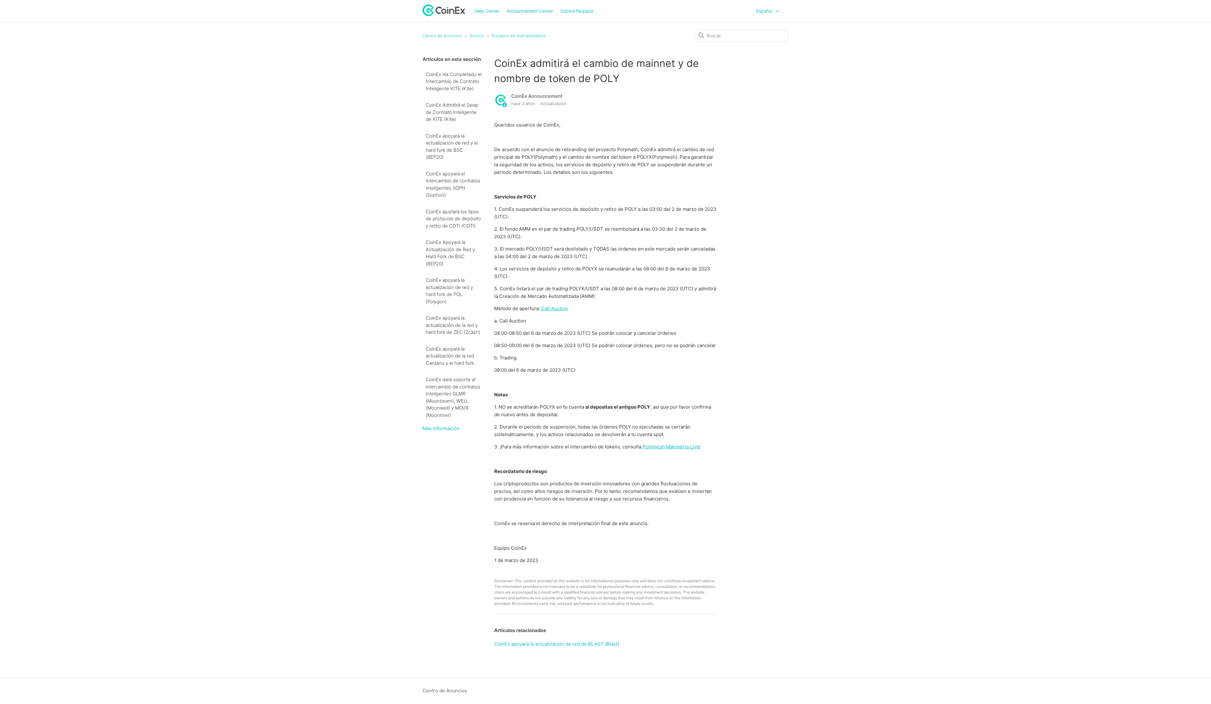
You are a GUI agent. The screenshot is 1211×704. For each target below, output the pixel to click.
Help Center (487, 11)
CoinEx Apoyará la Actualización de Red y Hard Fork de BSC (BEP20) (450, 253)
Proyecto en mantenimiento (519, 35)
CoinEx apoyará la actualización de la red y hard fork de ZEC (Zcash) (453, 325)
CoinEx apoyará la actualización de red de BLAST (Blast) (556, 644)
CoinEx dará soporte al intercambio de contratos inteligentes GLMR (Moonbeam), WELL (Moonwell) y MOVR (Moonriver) (453, 397)
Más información (441, 428)
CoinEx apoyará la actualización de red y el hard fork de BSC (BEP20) (452, 146)
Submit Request (576, 11)
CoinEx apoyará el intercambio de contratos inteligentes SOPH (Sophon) (453, 184)
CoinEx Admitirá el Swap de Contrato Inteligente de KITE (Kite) (452, 112)
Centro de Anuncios (442, 35)
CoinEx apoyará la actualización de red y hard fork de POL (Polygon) (449, 291)
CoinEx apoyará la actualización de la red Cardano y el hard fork (450, 356)
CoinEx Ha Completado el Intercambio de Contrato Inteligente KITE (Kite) (454, 81)
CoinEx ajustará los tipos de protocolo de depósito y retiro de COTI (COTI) (453, 219)
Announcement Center (530, 11)
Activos (477, 35)
